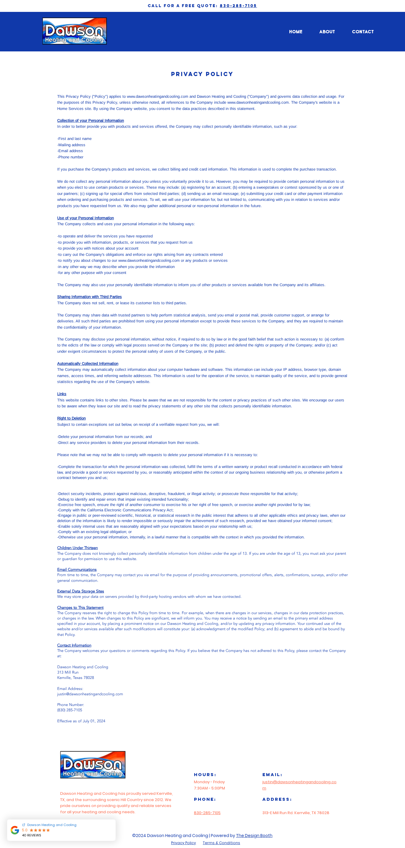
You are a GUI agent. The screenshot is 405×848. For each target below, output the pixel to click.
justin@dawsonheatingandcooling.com (90, 694)
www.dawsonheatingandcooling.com (157, 96)
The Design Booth (254, 835)
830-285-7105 (238, 5)
